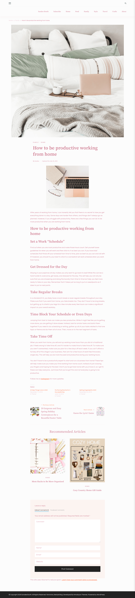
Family (86, 11)
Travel (105, 11)
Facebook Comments (57, 510)
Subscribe (57, 11)
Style (96, 11)
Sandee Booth (43, 11)
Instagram (45, 379)
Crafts (114, 11)
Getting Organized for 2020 (87, 390)
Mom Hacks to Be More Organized (48, 481)
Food (77, 11)
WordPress (101, 594)
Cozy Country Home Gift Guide (87, 490)
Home (68, 11)
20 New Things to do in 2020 (39, 390)
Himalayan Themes (80, 594)
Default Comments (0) (42, 510)
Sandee (37, 161)
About (124, 11)
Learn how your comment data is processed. (79, 580)
